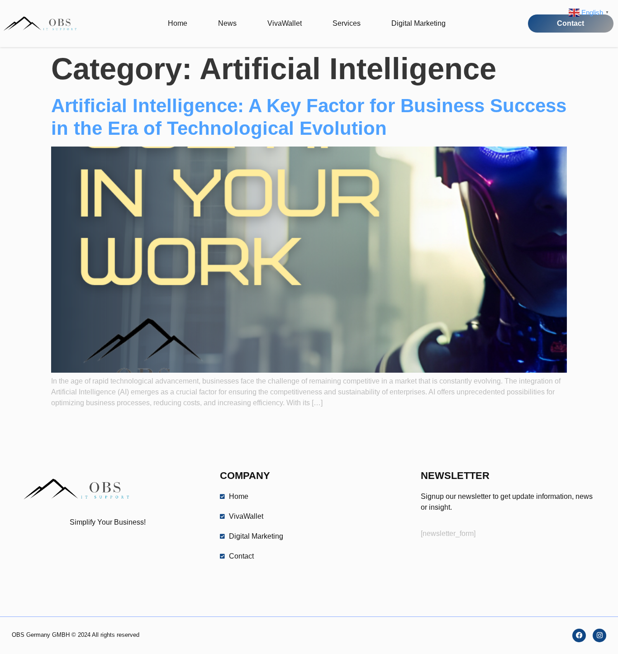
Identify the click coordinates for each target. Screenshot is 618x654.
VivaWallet (284, 23)
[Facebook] (579, 635)
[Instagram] (599, 635)
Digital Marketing (418, 23)
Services (347, 23)
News (227, 23)
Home (177, 23)
